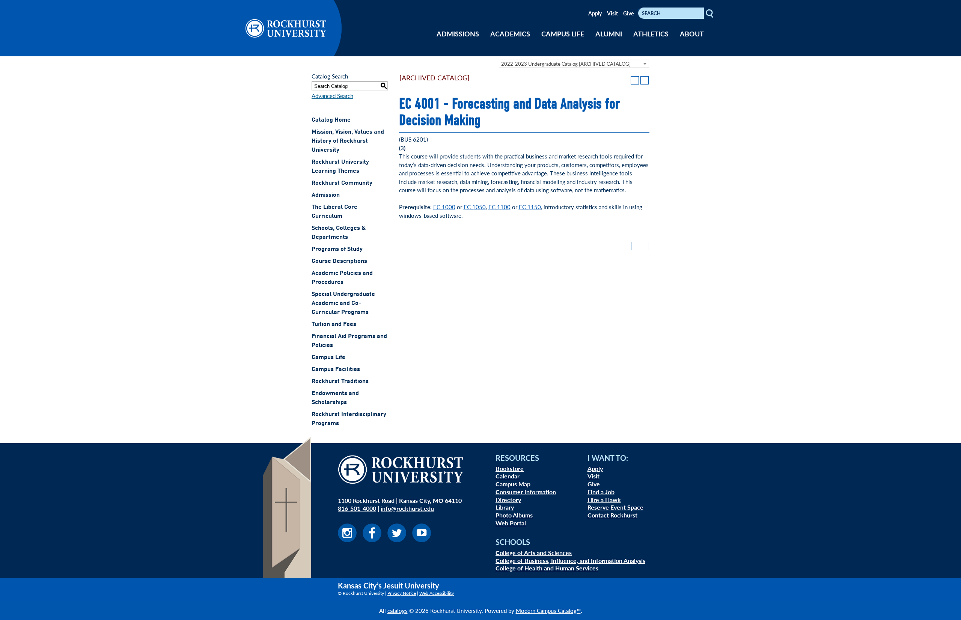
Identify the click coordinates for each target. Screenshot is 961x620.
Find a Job (601, 491)
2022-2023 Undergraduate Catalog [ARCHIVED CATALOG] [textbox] (566, 63)
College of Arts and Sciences (534, 552)
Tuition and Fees (334, 324)
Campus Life (328, 358)
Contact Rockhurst (612, 515)
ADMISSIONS (458, 33)
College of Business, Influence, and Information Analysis (570, 560)
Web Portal (511, 523)
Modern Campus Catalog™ (548, 610)
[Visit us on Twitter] (396, 540)
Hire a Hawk (604, 499)
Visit (612, 13)
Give (628, 13)
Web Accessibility (436, 593)
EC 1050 (475, 207)
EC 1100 (499, 207)
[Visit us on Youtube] (421, 540)
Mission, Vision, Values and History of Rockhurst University (348, 141)
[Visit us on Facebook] (372, 540)
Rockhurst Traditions (340, 382)
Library (505, 507)
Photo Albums (514, 515)
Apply (595, 13)
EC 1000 (444, 207)
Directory (508, 499)
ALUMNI (608, 33)
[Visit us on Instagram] (347, 540)
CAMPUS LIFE (562, 33)
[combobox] (574, 63)
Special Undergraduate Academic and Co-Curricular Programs (343, 303)
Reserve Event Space (615, 507)
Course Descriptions (339, 261)
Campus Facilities (336, 370)
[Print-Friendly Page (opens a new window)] (635, 80)
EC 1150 (530, 207)
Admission (326, 195)
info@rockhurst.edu (407, 508)
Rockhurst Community (342, 183)
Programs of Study (337, 249)
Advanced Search (332, 96)
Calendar (508, 476)
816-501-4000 (357, 508)
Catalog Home (331, 120)
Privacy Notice (401, 593)
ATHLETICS (651, 33)
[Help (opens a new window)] (644, 80)
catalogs (397, 610)
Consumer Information (526, 491)
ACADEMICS (510, 33)
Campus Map (513, 484)
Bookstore (510, 468)
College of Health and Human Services (547, 568)
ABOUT (692, 33)
